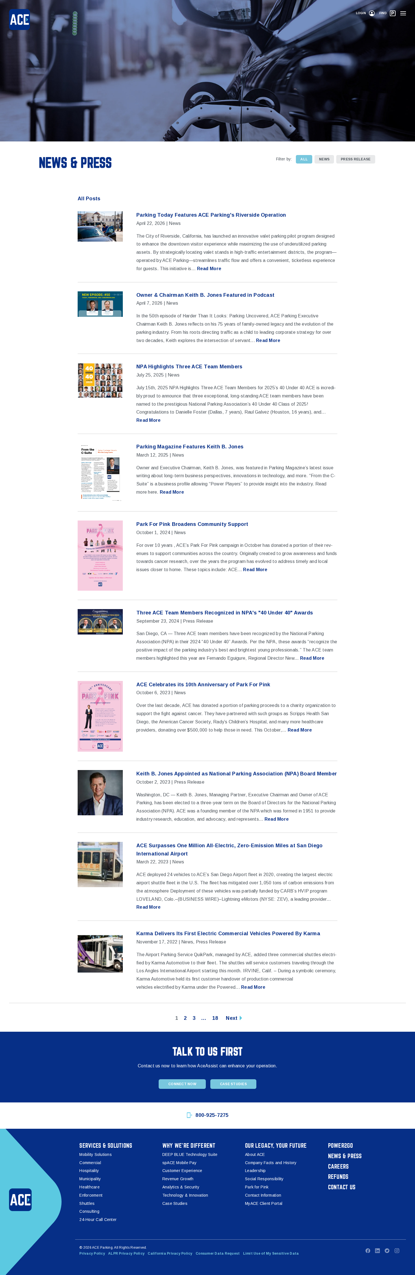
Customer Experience (182, 1170)
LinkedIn (377, 1250)
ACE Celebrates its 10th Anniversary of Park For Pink (203, 684)
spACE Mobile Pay (179, 1162)
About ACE (255, 1154)
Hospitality (89, 1170)
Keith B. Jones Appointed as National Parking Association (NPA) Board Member (236, 774)
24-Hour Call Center (98, 1219)
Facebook (367, 1250)
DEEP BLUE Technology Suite (190, 1154)
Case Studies (233, 1084)
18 (215, 1018)
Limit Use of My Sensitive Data (271, 1253)
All (304, 159)
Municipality (90, 1179)
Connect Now (182, 1084)
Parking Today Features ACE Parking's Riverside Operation (211, 215)
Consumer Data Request (218, 1253)
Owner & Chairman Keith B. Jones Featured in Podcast (205, 295)
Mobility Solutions (95, 1154)
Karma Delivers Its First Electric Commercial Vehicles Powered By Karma (228, 933)
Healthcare (89, 1187)
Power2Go (340, 1145)
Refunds (338, 1176)
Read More (209, 268)
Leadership (255, 1170)
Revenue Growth (178, 1179)
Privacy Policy (92, 1253)
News (324, 159)
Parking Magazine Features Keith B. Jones (189, 447)
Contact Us (342, 1187)
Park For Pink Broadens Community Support (192, 524)
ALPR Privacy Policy (126, 1253)
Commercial (90, 1162)
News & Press (345, 1156)
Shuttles (87, 1203)
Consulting (89, 1211)
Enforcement (90, 1195)
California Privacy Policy (170, 1253)
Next (231, 1018)
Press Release (355, 159)
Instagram (397, 1250)
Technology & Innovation (185, 1195)
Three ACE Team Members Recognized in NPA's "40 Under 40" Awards (224, 613)
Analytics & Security (180, 1187)
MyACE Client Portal (263, 1203)
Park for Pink (256, 1187)
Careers (338, 1166)
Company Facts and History (270, 1162)
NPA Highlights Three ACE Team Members (189, 366)
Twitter (387, 1250)
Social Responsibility (264, 1179)
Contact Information (263, 1195)
